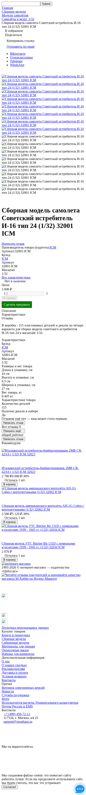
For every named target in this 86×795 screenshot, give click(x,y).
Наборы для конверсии (18, 654)
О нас (6, 661)
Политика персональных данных (25, 627)
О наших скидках (14, 665)
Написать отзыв (13, 422)
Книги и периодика (16, 635)
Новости (8, 691)
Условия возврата (14, 676)
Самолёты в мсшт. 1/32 (18, 19)
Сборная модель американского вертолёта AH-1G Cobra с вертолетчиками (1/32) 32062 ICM (43, 507)
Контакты (9, 680)
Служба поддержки (15, 695)
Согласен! (9, 787)
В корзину (9, 298)
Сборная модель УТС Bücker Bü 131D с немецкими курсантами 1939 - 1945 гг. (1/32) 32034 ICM (38, 545)
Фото (5, 699)
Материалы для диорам (18, 646)
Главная (7, 8)
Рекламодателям (13, 669)
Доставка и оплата (15, 672)
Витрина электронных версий (23, 687)
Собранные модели (15, 642)
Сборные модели (14, 11)
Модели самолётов (15, 15)
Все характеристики (16, 277)
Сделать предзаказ (17, 304)
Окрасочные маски (15, 650)
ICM (53, 247)
